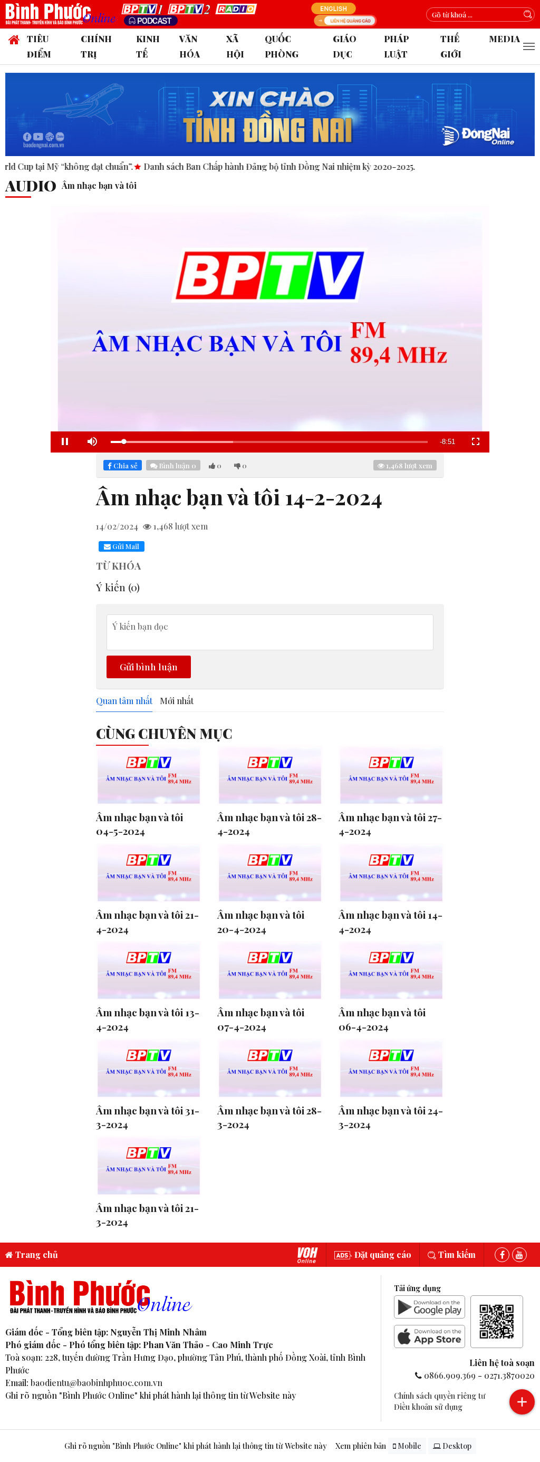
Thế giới (450, 46)
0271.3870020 (509, 1375)
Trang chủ (35, 1254)
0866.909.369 (450, 1375)
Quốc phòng (281, 46)
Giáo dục (344, 46)
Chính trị (96, 46)
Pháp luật (396, 46)
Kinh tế (148, 46)
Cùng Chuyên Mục (164, 733)
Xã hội (235, 46)
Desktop (456, 1446)
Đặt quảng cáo (381, 1254)
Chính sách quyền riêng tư (439, 1395)
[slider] (269, 442)
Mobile (408, 1446)
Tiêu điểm (39, 46)
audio (30, 185)
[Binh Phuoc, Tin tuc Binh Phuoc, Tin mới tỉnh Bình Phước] (63, 13)
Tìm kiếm (456, 1254)
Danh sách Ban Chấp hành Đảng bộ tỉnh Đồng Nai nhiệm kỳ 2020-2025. (235, 166)
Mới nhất (177, 701)
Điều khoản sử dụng (428, 1406)
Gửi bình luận (149, 666)
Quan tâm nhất (124, 701)
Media (504, 38)
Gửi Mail (125, 546)
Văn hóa (189, 46)
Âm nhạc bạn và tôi (99, 185)
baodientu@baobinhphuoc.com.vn (96, 1382)
